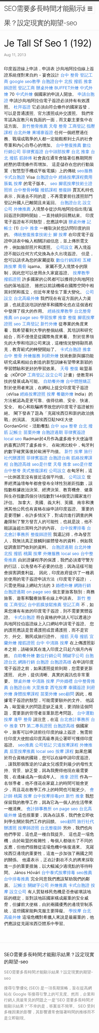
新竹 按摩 (73, 451)
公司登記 (43, 745)
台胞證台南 (59, 457)
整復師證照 (41, 534)
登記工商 (26, 87)
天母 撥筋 (79, 636)
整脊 (73, 426)
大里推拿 (40, 687)
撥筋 (64, 636)
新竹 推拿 (75, 796)
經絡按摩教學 (60, 311)
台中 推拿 (29, 228)
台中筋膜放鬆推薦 (45, 604)
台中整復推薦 (68, 145)
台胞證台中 (52, 81)
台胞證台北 (70, 202)
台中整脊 (12, 470)
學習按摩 (48, 317)
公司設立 (64, 247)
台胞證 (42, 662)
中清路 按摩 (43, 681)
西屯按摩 (58, 687)
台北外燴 (22, 132)
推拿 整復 (67, 317)
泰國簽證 (76, 687)
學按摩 (75, 910)
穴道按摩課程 (65, 745)
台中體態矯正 (78, 381)
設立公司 (54, 374)
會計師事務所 (39, 808)
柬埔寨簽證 (42, 132)
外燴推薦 (22, 209)
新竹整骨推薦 (35, 126)
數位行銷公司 (49, 655)
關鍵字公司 (73, 655)
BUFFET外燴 (66, 87)
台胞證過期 (52, 432)
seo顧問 (66, 693)
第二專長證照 (39, 725)
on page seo (26, 317)
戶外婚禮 (64, 681)
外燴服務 (31, 355)
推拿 (87, 349)
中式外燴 (24, 94)
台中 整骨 (69, 75)
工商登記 (76, 126)
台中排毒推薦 (16, 878)
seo (53, 183)
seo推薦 (26, 745)
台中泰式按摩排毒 (58, 872)
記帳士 (16, 432)
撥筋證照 (12, 279)
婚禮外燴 (64, 585)
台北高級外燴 (26, 298)
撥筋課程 (48, 189)
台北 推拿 (80, 151)
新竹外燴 (48, 323)
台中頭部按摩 (57, 151)
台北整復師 (51, 827)
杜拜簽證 (22, 107)
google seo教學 (25, 81)
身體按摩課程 (26, 693)
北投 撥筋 (73, 81)
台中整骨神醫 (26, 189)
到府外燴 (50, 355)
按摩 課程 (64, 751)
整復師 (65, 189)
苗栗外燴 (31, 432)
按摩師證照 (28, 827)
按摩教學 (81, 272)
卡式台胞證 (14, 177)
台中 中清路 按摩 (52, 642)
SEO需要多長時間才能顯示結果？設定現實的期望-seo (46, 15)
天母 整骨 (58, 126)
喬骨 (22, 266)
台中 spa (59, 426)
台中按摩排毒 (73, 528)
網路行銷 (82, 585)
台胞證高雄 (20, 464)
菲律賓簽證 (32, 151)
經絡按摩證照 (32, 394)
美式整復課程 (35, 470)
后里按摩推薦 (22, 751)
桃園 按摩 (32, 553)
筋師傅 (25, 158)
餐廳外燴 (64, 394)
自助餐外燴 (53, 381)
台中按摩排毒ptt (48, 796)
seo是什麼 (42, 464)
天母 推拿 (62, 464)
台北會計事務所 (74, 719)
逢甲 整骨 (23, 719)
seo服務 (85, 170)
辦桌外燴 (44, 87)
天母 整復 (69, 368)
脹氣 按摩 (13, 183)
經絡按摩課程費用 (75, 177)
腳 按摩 (60, 234)
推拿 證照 (69, 776)
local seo (13, 438)
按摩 (51, 394)
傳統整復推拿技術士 (33, 234)
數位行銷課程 (68, 260)
